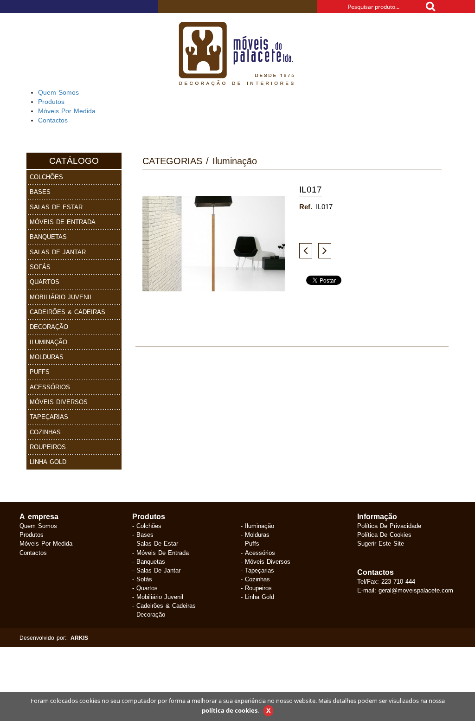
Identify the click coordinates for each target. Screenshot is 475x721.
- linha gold (257, 596)
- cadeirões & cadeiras (164, 605)
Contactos (33, 552)
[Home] (237, 55)
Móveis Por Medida (45, 543)
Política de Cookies (384, 534)
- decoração (148, 614)
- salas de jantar (156, 570)
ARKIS (79, 638)
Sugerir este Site (380, 543)
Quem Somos (38, 525)
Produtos (31, 534)
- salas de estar (155, 543)
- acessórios (258, 552)
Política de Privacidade (389, 525)
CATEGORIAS (172, 161)
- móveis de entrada (160, 552)
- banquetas (148, 561)
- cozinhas (255, 579)
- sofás (142, 579)
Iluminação (234, 161)
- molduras (255, 534)
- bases (143, 534)
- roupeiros (256, 588)
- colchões (146, 525)
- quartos (145, 588)
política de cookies (229, 710)
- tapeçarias (257, 570)
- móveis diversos (265, 561)
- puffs (250, 543)
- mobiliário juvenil (157, 596)
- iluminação (257, 525)
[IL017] (213, 244)
